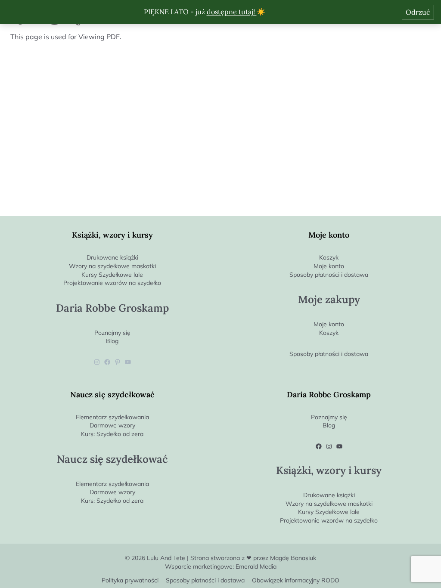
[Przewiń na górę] (434, 567)
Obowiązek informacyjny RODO (295, 580)
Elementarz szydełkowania (112, 417)
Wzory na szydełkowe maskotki (112, 266)
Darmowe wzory (112, 425)
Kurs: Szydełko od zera (112, 434)
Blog (112, 341)
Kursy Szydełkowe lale (112, 275)
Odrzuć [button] (418, 12)
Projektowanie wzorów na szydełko (112, 283)
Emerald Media (256, 566)
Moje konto (329, 266)
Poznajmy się (112, 333)
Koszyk (329, 257)
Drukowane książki (112, 257)
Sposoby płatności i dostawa (328, 275)
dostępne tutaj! (232, 11)
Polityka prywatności (130, 580)
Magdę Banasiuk (293, 558)
